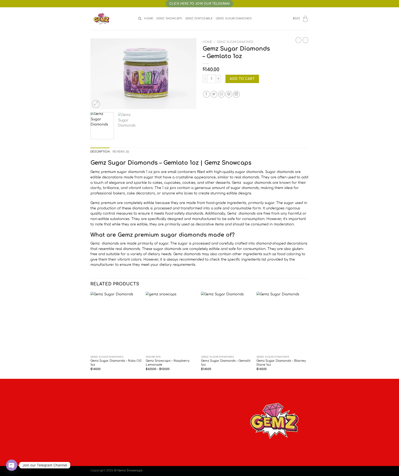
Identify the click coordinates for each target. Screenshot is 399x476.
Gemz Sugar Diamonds (234, 18)
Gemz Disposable (199, 18)
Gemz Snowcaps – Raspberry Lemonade (168, 362)
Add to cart (242, 79)
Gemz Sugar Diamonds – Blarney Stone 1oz (281, 362)
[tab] (100, 152)
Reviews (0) (121, 151)
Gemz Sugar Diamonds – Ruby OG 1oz (116, 362)
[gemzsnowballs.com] (111, 18)
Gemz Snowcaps (169, 18)
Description (100, 151)
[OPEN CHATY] (11, 465)
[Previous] (97, 74)
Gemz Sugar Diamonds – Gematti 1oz (225, 362)
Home (148, 18)
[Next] (189, 74)
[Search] (139, 18)
